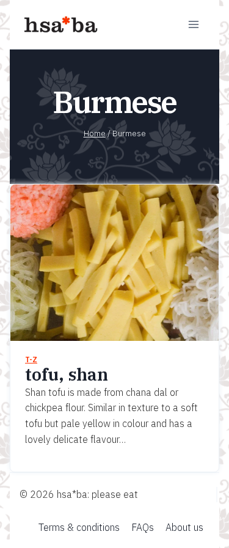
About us (184, 527)
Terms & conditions (79, 527)
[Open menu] (193, 24)
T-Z (31, 359)
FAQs (142, 527)
